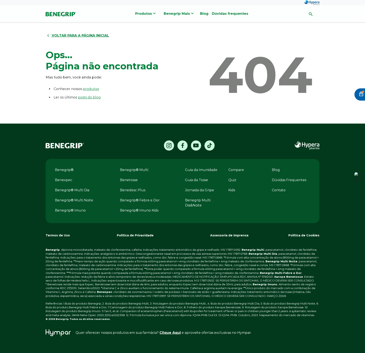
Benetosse (129, 180)
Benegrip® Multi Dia (72, 190)
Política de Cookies (303, 235)
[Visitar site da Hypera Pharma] (307, 145)
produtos (91, 89)
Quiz (232, 180)
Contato (279, 190)
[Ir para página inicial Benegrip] (65, 145)
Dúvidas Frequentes (289, 180)
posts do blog (89, 97)
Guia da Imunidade (201, 170)
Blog (276, 170)
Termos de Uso (58, 235)
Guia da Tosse (196, 180)
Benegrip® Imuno (70, 210)
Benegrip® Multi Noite (74, 200)
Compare (236, 170)
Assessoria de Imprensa (229, 235)
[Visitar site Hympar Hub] (58, 332)
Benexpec (63, 180)
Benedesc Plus (132, 190)
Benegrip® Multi (134, 170)
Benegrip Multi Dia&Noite (198, 202)
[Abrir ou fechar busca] (310, 13)
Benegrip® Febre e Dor (140, 200)
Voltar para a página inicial (77, 36)
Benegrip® (64, 170)
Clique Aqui (170, 333)
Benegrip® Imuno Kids (139, 210)
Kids (231, 190)
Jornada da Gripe (199, 190)
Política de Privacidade (135, 235)
